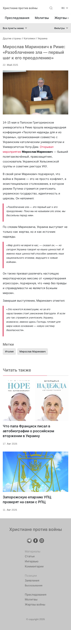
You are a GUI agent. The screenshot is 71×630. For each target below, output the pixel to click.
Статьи (30, 556)
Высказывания (33, 585)
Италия (9, 351)
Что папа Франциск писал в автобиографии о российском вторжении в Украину (28, 431)
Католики (29, 38)
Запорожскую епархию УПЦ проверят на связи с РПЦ (27, 499)
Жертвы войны (35, 604)
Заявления (32, 580)
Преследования (17, 18)
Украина (42, 38)
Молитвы (42, 18)
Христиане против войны (20, 8)
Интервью (31, 561)
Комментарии (34, 566)
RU (63, 7)
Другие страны (12, 38)
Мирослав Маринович (32, 351)
